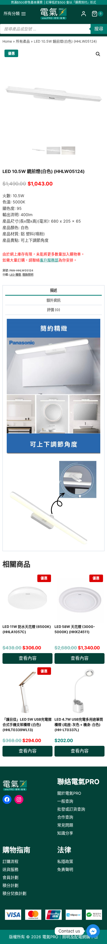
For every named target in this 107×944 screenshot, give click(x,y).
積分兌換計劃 (14, 893)
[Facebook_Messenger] (93, 931)
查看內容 (28, 658)
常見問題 (65, 825)
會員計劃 (10, 877)
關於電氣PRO (69, 793)
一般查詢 (65, 801)
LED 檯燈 (15, 274)
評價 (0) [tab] (53, 310)
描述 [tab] (53, 290)
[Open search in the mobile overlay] (53, 29)
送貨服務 (10, 869)
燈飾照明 (27, 274)
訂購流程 (10, 861)
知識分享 (65, 833)
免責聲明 (65, 869)
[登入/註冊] (84, 13)
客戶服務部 (49, 260)
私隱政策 (65, 861)
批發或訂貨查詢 (71, 809)
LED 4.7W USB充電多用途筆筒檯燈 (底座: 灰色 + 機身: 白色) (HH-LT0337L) (78, 724)
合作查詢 (65, 817)
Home (7, 41)
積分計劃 (10, 885)
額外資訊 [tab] (53, 300)
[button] (98, 54)
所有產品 (23, 41)
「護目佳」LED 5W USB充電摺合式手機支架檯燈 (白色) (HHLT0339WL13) (27, 724)
